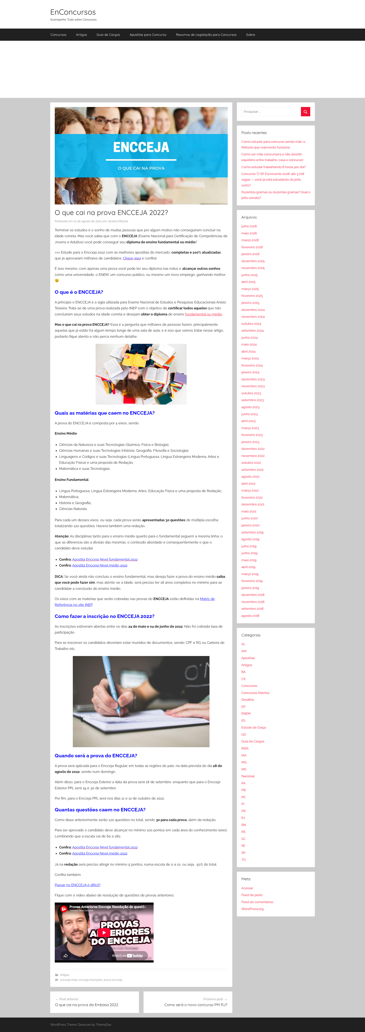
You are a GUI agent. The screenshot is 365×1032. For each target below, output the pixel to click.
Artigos (81, 35)
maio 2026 (249, 233)
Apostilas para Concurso (148, 35)
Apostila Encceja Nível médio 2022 (99, 565)
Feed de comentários (257, 902)
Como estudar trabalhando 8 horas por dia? (273, 167)
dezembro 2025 (253, 261)
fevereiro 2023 (252, 435)
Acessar (247, 888)
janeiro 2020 (250, 525)
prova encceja (113, 980)
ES (243, 720)
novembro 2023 (253, 386)
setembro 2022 (252, 470)
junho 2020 (249, 518)
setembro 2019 (252, 532)
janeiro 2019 (250, 588)
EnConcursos (73, 12)
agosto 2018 (250, 616)
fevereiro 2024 (252, 365)
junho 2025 (249, 275)
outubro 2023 (251, 393)
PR (243, 811)
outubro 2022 (251, 463)
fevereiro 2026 (252, 247)
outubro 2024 (251, 324)
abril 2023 (248, 421)
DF (243, 707)
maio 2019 (248, 560)
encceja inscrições (90, 980)
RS (243, 832)
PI (242, 804)
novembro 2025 (253, 268)
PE (243, 797)
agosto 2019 (250, 539)
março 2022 (250, 490)
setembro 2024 (252, 330)
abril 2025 (248, 282)
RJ (243, 818)
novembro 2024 (253, 316)
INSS (244, 748)
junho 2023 (249, 414)
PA (243, 783)
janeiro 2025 (250, 303)
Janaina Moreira (118, 221)
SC (243, 839)
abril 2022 (248, 483)
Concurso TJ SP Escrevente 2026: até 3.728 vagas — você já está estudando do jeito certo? (272, 179)
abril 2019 (248, 567)
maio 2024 (249, 344)
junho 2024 (249, 337)
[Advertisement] (182, 69)
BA (243, 672)
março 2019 (250, 574)
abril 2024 (248, 351)
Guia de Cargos (108, 35)
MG (244, 762)
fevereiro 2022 (252, 497)
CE (243, 679)
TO (243, 860)
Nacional (248, 776)
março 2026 (250, 240)
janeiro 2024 (250, 372)
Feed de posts (252, 895)
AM (243, 651)
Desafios (247, 700)
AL (243, 644)
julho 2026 (249, 226)
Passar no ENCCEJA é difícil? (78, 885)
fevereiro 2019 (252, 581)
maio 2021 (248, 511)
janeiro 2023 (250, 442)
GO (243, 734)
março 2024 (250, 358)
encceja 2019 (68, 980)
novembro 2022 (253, 456)
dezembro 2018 (252, 595)
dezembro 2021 (252, 504)
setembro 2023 (252, 400)
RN (243, 825)
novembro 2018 (252, 602)
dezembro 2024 (253, 310)
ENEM (246, 713)
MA (243, 755)
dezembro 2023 (253, 379)
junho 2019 (249, 553)
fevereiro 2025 (252, 296)
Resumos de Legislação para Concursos (206, 35)
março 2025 (250, 289)
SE (243, 846)
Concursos (58, 35)
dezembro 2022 (253, 449)
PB (243, 790)
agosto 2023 (250, 407)
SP (243, 853)
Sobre (250, 35)
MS (243, 769)
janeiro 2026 (250, 254)
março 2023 (250, 428)
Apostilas (248, 658)
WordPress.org (252, 909)
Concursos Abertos (255, 693)
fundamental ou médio (203, 314)
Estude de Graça (253, 727)
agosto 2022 (250, 476)
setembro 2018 (252, 609)
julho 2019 (248, 546)
